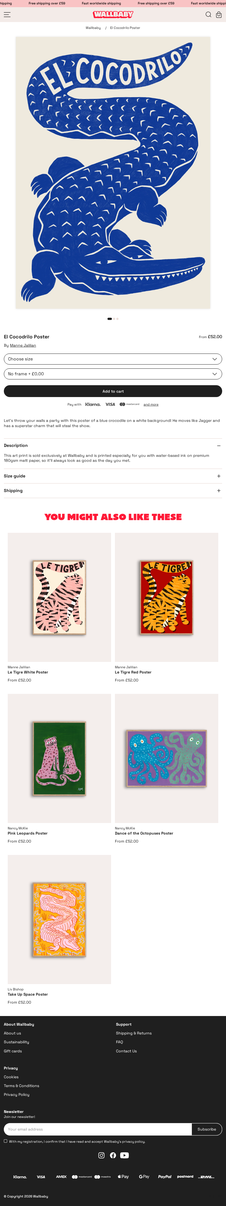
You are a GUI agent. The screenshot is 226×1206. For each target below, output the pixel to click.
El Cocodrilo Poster (125, 28)
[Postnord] (185, 1177)
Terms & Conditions (21, 1085)
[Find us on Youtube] (124, 1155)
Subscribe (207, 1129)
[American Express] (61, 1177)
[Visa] (40, 1177)
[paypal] (164, 1178)
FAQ (119, 1041)
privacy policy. (133, 1141)
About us (12, 1033)
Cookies (11, 1076)
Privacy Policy (16, 1094)
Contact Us (126, 1051)
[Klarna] (20, 1177)
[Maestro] (102, 1177)
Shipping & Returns (134, 1033)
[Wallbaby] (113, 14)
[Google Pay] (144, 1177)
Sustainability (16, 1041)
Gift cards (13, 1051)
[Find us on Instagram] (101, 1155)
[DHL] (206, 1177)
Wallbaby (93, 28)
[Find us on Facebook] (113, 1155)
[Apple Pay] (123, 1177)
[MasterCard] (82, 1177)
